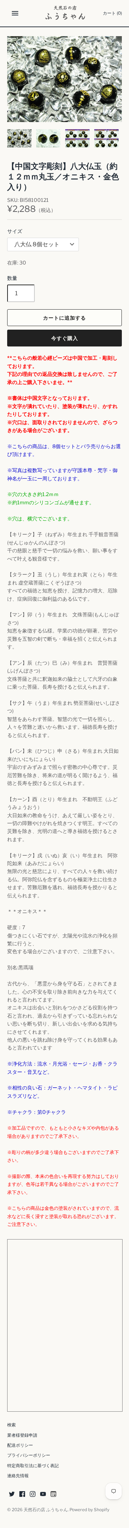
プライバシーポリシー (28, 1455)
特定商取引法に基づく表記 (33, 1465)
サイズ (14, 231)
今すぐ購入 (64, 338)
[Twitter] (12, 1494)
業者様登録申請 (22, 1435)
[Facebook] (22, 1494)
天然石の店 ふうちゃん (46, 1509)
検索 (11, 1424)
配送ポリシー (20, 1445)
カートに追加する (64, 318)
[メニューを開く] (15, 13)
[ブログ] (53, 1494)
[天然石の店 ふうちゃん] (64, 13)
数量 (12, 278)
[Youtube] (43, 1494)
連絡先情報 (18, 1475)
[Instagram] (32, 1494)
